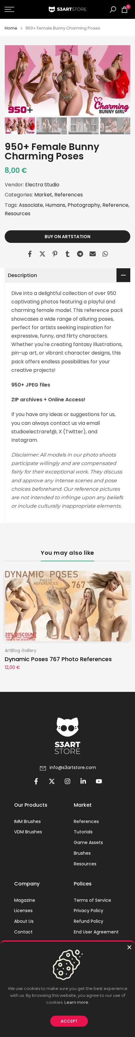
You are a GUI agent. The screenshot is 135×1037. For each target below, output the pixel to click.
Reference (115, 205)
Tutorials (83, 832)
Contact (23, 932)
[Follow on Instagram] (67, 781)
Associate (31, 205)
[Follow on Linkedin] (83, 781)
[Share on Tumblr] (67, 254)
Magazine (24, 900)
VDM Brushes (28, 832)
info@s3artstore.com (73, 768)
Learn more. (76, 1002)
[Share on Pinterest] (55, 254)
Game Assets (88, 843)
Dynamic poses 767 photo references (58, 659)
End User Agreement (96, 932)
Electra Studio (42, 184)
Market (43, 194)
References (68, 194)
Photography (84, 205)
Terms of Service (92, 900)
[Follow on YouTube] (99, 781)
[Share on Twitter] (42, 254)
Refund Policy (88, 921)
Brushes (82, 853)
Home (11, 28)
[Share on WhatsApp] (105, 254)
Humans (55, 205)
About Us (24, 921)
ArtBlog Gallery (20, 650)
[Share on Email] (92, 254)
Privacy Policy (88, 911)
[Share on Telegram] (80, 254)
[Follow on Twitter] (52, 781)
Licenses (23, 911)
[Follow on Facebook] (36, 781)
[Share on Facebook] (30, 254)
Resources (17, 213)
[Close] (129, 947)
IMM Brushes (27, 822)
